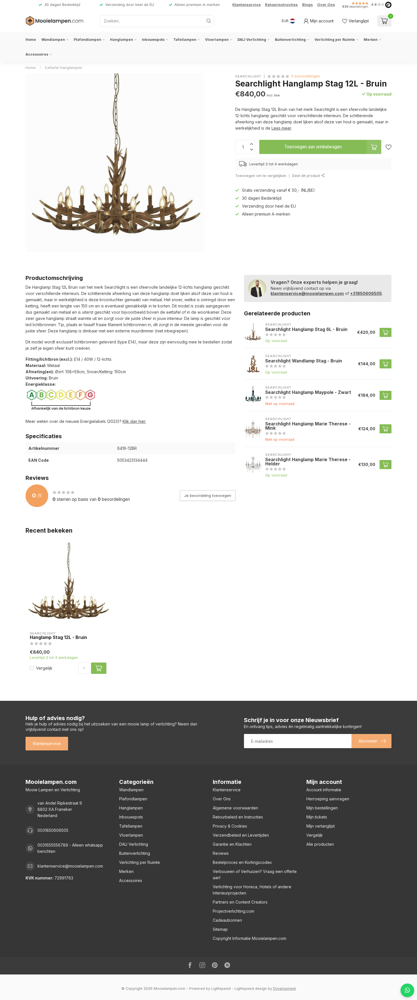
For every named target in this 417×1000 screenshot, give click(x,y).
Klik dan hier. (134, 421)
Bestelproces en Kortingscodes (242, 862)
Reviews (221, 853)
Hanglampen (121, 39)
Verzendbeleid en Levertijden (241, 835)
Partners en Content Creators (240, 902)
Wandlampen (53, 39)
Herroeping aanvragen (327, 798)
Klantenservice (246, 5)
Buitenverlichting (290, 39)
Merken (371, 39)
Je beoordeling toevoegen (207, 495)
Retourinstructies (281, 5)
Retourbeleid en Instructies (238, 817)
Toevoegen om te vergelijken (260, 176)
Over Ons (326, 5)
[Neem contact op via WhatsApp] (407, 990)
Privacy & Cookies (230, 826)
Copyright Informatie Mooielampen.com (249, 938)
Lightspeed (221, 988)
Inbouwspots (153, 39)
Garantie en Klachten (232, 844)
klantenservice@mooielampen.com (307, 293)
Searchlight (248, 76)
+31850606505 (366, 293)
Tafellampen (184, 39)
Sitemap (220, 929)
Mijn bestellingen (322, 807)
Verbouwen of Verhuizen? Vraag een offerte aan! (255, 874)
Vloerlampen (217, 39)
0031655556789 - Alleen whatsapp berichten (70, 848)
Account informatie (323, 789)
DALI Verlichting (251, 39)
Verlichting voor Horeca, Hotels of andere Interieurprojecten (252, 889)
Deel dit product (306, 176)
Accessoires (37, 54)
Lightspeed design (251, 988)
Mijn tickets (316, 817)
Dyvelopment (284, 988)
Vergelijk (44, 668)
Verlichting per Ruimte (335, 39)
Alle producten (320, 844)
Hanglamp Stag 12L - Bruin (58, 637)
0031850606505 (52, 830)
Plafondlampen (87, 39)
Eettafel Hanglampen (63, 67)
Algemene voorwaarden (235, 807)
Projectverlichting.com (233, 911)
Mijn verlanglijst (320, 826)
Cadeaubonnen (227, 920)
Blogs (307, 5)
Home (31, 39)
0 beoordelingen (305, 76)
